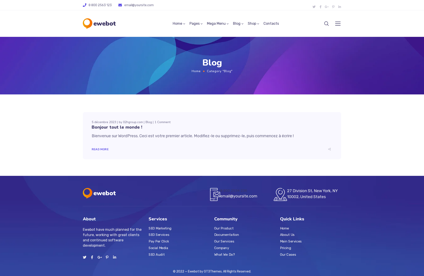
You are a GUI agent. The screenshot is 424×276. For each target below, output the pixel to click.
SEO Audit (157, 255)
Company (221, 248)
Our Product (223, 228)
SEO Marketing (160, 228)
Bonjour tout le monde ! (117, 127)
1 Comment (162, 122)
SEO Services (159, 235)
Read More (100, 149)
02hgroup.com (133, 122)
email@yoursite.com (139, 5)
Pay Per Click (159, 241)
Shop (252, 23)
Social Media (158, 248)
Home (177, 23)
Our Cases (288, 255)
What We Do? (224, 255)
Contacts (271, 23)
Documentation (226, 235)
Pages (194, 23)
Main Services (291, 241)
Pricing (285, 248)
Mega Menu (216, 23)
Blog (236, 23)
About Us (287, 235)
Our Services (224, 241)
